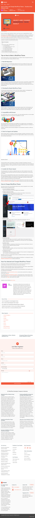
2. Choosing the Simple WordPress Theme (9, 46)
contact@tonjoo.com (17, 489)
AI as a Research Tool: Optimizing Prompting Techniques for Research (13, 304)
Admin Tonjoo (13, 280)
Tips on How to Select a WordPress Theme (8, 44)
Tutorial (8, 4)
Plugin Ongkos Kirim (16, 459)
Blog (5, 4)
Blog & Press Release (27, 459)
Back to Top (32, 516)
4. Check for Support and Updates (8, 48)
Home (2, 4)
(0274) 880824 (16, 487)
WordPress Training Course (5, 466)
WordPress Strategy (4, 461)
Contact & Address (27, 454)
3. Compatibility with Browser (7, 47)
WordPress (14, 452)
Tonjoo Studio (15, 462)
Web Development (7, 326)
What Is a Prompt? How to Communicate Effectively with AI (11, 307)
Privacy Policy (26, 456)
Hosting (5, 318)
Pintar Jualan (15, 460)
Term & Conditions (27, 458)
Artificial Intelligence (7, 315)
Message (2, 370)
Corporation (15, 449)
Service (5, 323)
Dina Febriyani (5, 10)
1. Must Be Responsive (7, 45)
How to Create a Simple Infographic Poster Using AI (10, 302)
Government (15, 447)
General (5, 316)
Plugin (5, 321)
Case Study (14, 454)
